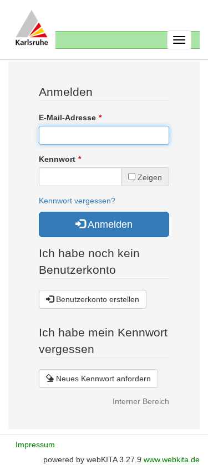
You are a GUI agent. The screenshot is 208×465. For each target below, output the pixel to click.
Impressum (35, 444)
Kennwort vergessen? (77, 200)
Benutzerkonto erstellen (96, 299)
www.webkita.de (172, 459)
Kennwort (57, 159)
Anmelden (109, 224)
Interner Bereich (141, 401)
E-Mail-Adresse (67, 117)
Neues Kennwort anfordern (102, 378)
